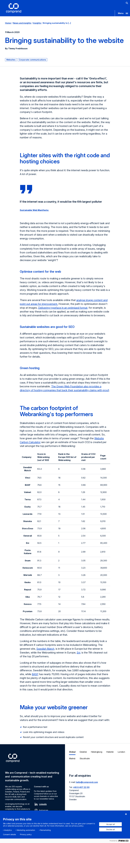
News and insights (22, 23)
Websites (10, 59)
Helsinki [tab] (110, 752)
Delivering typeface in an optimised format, (63, 307)
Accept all (110, 824)
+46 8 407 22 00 (81, 787)
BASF (35, 674)
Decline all (110, 829)
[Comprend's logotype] (13, 8)
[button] (122, 13)
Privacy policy (26, 834)
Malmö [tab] (72, 758)
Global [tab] (72, 752)
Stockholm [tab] (85, 758)
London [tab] (121, 752)
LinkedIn (43, 804)
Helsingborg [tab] (96, 752)
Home (8, 23)
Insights (37, 23)
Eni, (79, 652)
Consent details (9, 834)
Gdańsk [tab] (83, 752)
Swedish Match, (45, 648)
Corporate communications (32, 59)
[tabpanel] (97, 789)
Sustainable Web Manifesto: (34, 210)
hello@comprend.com (87, 782)
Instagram (43, 810)
